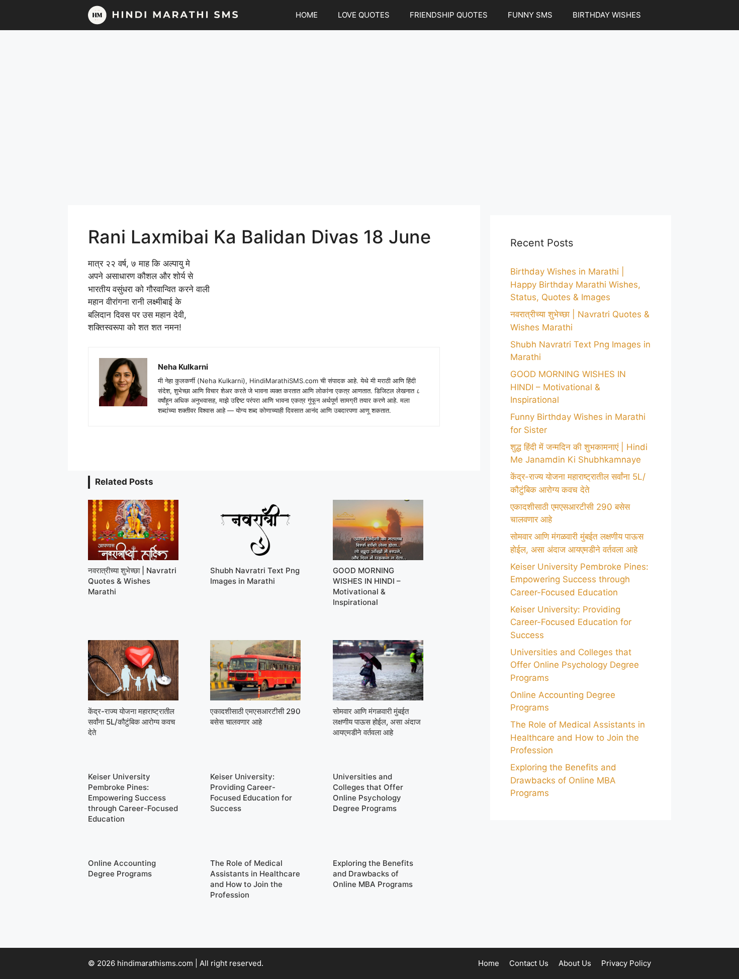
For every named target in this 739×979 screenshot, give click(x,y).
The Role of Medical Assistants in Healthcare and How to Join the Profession (577, 737)
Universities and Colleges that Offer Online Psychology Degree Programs (574, 665)
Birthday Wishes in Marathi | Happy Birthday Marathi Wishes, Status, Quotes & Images (575, 284)
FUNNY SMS (530, 15)
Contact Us (528, 963)
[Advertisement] (369, 117)
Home (488, 963)
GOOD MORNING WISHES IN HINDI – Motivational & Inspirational (568, 387)
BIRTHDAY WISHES (607, 15)
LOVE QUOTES (364, 15)
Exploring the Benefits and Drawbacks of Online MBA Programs (563, 780)
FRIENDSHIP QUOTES (449, 15)
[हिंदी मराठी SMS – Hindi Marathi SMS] (163, 15)
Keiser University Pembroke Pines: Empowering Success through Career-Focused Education (579, 579)
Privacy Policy (626, 963)
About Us (575, 963)
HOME (307, 15)
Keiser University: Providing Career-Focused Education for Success (570, 622)
